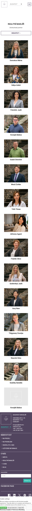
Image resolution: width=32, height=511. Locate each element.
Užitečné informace (10, 448)
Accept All (3, 507)
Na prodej (6, 438)
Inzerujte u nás (8, 445)
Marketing (22, 509)
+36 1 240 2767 (17, 428)
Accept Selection (12, 507)
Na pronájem (7, 442)
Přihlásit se (27, 480)
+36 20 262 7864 (18, 430)
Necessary (3, 509)
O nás (5, 464)
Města (5, 457)
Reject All (21, 507)
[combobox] (15, 4)
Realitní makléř (8, 460)
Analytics (8, 509)
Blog (4, 467)
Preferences (15, 509)
